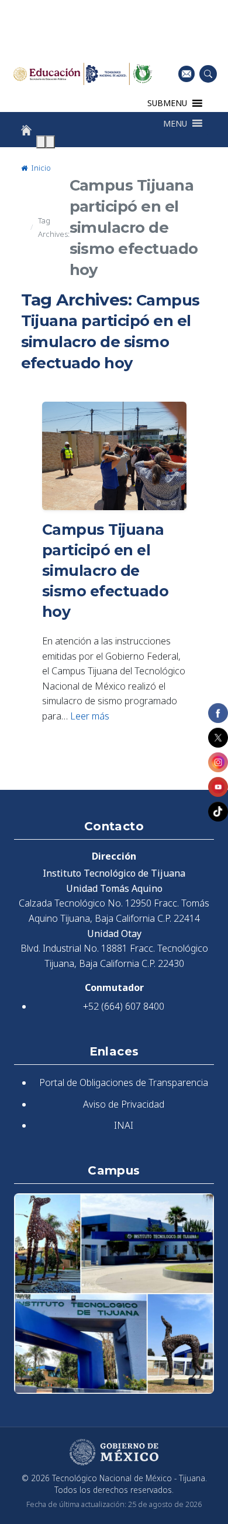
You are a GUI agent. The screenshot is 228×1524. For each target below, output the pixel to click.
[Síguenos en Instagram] (218, 762)
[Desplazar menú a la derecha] (50, 141)
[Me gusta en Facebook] (218, 713)
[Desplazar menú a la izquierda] (41, 141)
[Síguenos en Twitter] (218, 738)
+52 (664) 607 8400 (123, 1006)
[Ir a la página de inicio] (26, 130)
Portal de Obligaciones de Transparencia (123, 1082)
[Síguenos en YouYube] (218, 787)
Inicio (40, 167)
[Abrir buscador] (208, 74)
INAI (123, 1125)
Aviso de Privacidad (123, 1104)
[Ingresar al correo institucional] (186, 73)
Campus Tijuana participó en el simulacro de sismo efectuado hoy (105, 570)
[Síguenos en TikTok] (218, 812)
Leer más (89, 716)
